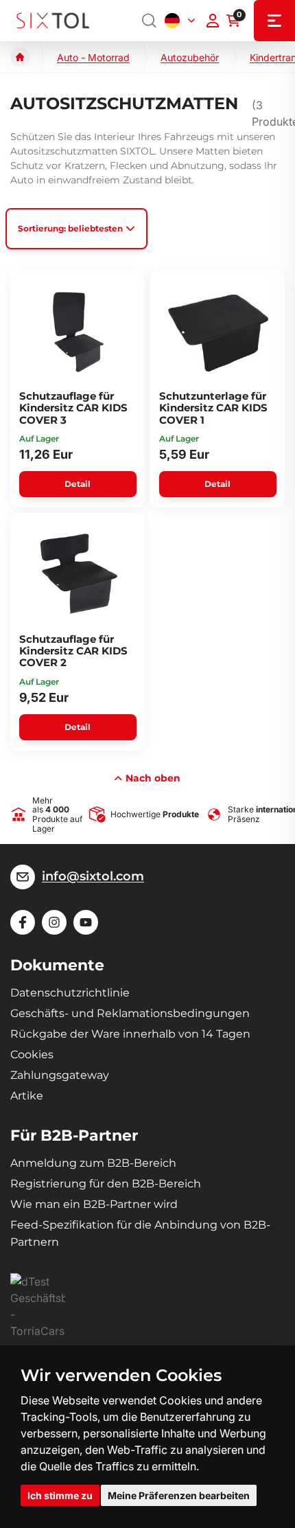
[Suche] (149, 20)
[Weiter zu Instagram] (54, 922)
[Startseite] (20, 57)
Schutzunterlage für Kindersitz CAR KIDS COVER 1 (213, 407)
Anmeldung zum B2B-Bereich (93, 1163)
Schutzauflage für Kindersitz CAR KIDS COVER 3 (73, 407)
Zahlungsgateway (59, 1075)
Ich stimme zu (60, 1495)
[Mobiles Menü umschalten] (274, 20)
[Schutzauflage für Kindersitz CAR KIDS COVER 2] (78, 575)
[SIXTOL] (53, 21)
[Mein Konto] (213, 20)
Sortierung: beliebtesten (70, 228)
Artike (26, 1095)
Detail (77, 484)
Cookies (32, 1054)
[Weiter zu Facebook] (22, 922)
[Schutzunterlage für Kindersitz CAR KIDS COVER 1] (217, 332)
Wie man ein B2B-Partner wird (94, 1204)
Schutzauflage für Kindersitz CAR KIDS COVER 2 (73, 651)
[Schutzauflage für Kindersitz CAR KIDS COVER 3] (78, 332)
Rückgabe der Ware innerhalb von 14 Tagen (130, 1033)
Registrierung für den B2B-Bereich (105, 1183)
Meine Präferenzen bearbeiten (179, 1495)
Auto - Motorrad (93, 57)
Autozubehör (190, 57)
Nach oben (153, 778)
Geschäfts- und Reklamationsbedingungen (130, 1013)
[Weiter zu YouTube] (85, 922)
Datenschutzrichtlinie (70, 992)
